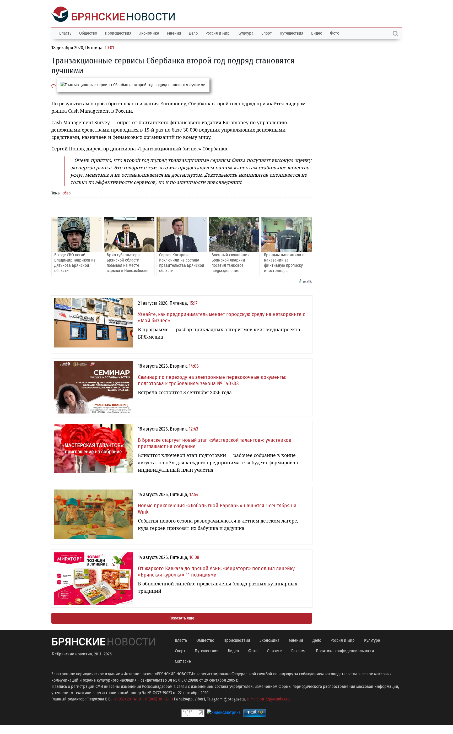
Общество (88, 32)
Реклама (298, 650)
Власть (65, 32)
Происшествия (118, 32)
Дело (193, 32)
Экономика (149, 32)
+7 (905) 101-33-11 (158, 698)
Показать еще (181, 617)
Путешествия (291, 32)
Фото (334, 32)
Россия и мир (218, 32)
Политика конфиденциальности (345, 650)
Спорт (266, 32)
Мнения (174, 32)
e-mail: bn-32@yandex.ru (268, 698)
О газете (274, 650)
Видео (316, 32)
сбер (66, 192)
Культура (246, 32)
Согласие (183, 660)
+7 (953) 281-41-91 (128, 698)
